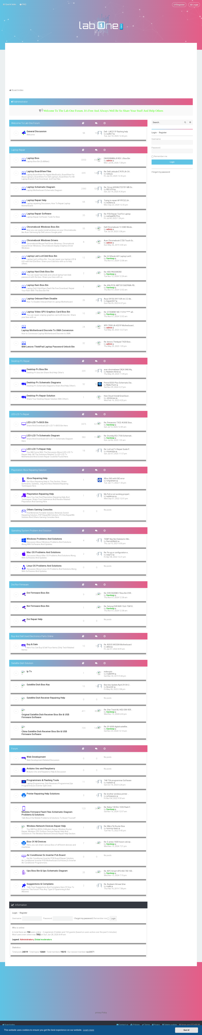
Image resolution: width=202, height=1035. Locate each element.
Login (14, 913)
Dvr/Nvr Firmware (20, 584)
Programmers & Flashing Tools (43, 780)
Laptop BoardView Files (39, 171)
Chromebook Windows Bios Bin (43, 226)
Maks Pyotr (111, 385)
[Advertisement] (101, 67)
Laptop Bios (33, 158)
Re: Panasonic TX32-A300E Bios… (118, 422)
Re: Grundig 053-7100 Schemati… (118, 436)
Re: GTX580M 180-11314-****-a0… (119, 312)
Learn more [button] (88, 1030)
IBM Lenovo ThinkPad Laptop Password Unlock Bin (48, 346)
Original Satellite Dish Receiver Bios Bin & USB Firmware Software (45, 716)
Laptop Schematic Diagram (41, 187)
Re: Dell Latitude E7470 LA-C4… (117, 171)
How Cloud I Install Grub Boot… (117, 396)
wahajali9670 (112, 216)
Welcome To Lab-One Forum (25, 123)
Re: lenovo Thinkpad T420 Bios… (118, 342)
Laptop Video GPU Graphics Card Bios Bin (48, 311)
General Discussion (36, 131)
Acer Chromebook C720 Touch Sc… (119, 240)
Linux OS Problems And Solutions (44, 565)
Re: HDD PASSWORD (113, 272)
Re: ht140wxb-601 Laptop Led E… (118, 256)
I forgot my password (83, 918)
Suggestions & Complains (40, 884)
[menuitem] (23, 4)
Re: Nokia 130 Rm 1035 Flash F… (117, 807)
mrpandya (110, 451)
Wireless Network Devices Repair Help (46, 826)
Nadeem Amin (112, 372)
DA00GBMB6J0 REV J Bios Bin (117, 158)
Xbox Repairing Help (37, 478)
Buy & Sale (32, 644)
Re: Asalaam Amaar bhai (114, 884)
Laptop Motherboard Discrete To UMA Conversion (47, 330)
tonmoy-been (112, 828)
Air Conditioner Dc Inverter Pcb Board (46, 855)
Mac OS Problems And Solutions (44, 552)
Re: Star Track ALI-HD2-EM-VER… (118, 710)
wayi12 (109, 555)
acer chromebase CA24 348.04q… (118, 369)
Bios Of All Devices (36, 841)
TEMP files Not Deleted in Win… (117, 539)
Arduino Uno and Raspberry (41, 768)
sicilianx (109, 203)
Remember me (100, 918)
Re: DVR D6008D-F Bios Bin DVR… (118, 593)
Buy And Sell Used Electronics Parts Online (32, 636)
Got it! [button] (186, 1030)
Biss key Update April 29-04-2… (117, 685)
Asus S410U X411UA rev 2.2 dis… (118, 299)
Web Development (36, 756)
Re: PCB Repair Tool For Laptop (117, 214)
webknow (110, 496)
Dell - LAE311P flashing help (116, 132)
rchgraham (111, 481)
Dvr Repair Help (34, 619)
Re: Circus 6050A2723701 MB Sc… (118, 187)
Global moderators (43, 939)
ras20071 (90, 952)
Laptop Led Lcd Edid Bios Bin (42, 256)
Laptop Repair (18, 150)
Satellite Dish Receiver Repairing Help (46, 697)
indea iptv (108, 672)
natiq (108, 174)
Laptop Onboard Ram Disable (42, 298)
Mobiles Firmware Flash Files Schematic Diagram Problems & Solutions (47, 813)
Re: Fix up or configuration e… (116, 552)
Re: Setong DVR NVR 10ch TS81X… (119, 606)
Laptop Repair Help (36, 200)
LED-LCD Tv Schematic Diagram (43, 435)
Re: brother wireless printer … (116, 794)
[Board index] (101, 25)
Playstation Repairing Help (40, 493)
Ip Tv (29, 671)
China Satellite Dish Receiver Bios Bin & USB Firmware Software (44, 733)
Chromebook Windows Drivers (42, 240)
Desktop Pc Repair (20, 361)
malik (108, 886)
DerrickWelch (112, 541)
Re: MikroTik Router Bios (114, 826)
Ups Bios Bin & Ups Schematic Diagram (47, 870)
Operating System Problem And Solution (31, 530)
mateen (109, 783)
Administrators (27, 939)
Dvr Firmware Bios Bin (38, 592)
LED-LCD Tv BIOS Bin (37, 422)
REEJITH (110, 189)
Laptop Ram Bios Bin (37, 285)
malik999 (110, 674)
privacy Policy (101, 1013)
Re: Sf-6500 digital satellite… (116, 726)
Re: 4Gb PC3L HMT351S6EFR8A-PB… (120, 285)
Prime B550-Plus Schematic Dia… (118, 383)
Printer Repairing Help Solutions (43, 793)
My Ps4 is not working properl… (117, 494)
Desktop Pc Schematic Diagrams (44, 382)
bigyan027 (110, 301)
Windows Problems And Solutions (44, 538)
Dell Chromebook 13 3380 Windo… (118, 227)
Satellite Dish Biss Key (38, 684)
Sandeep (110, 258)
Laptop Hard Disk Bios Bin (40, 271)
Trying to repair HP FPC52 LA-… (117, 200)
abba (108, 647)
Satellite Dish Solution (22, 663)
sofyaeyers (111, 796)
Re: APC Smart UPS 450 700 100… (118, 871)
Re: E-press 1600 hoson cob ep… (118, 842)
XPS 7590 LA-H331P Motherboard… (119, 325)
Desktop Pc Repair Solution (41, 395)
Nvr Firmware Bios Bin (38, 606)
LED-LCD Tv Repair (20, 414)
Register (23, 913)
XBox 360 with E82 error (114, 478)
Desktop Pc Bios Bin (37, 369)
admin (109, 160)
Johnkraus (111, 398)
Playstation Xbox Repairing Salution (29, 470)
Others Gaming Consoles (39, 509)
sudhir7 (109, 134)
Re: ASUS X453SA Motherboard (118, 644)
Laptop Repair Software (39, 213)
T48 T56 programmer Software (117, 780)
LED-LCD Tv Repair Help (39, 449)
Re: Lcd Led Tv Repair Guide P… (117, 449)
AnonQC (110, 687)
